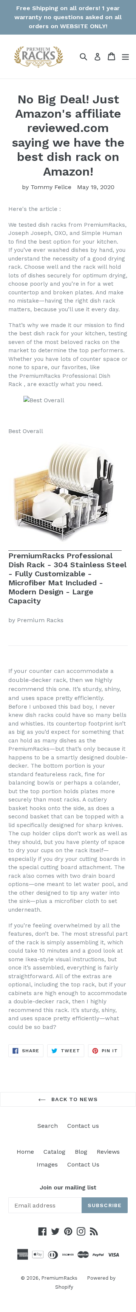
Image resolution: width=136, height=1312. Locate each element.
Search (47, 1125)
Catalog (54, 1151)
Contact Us (83, 1164)
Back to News (73, 1099)
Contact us (83, 1125)
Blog (81, 1151)
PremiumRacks (59, 1278)
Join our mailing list (68, 1187)
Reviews (108, 1151)
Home (25, 1151)
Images (47, 1164)
